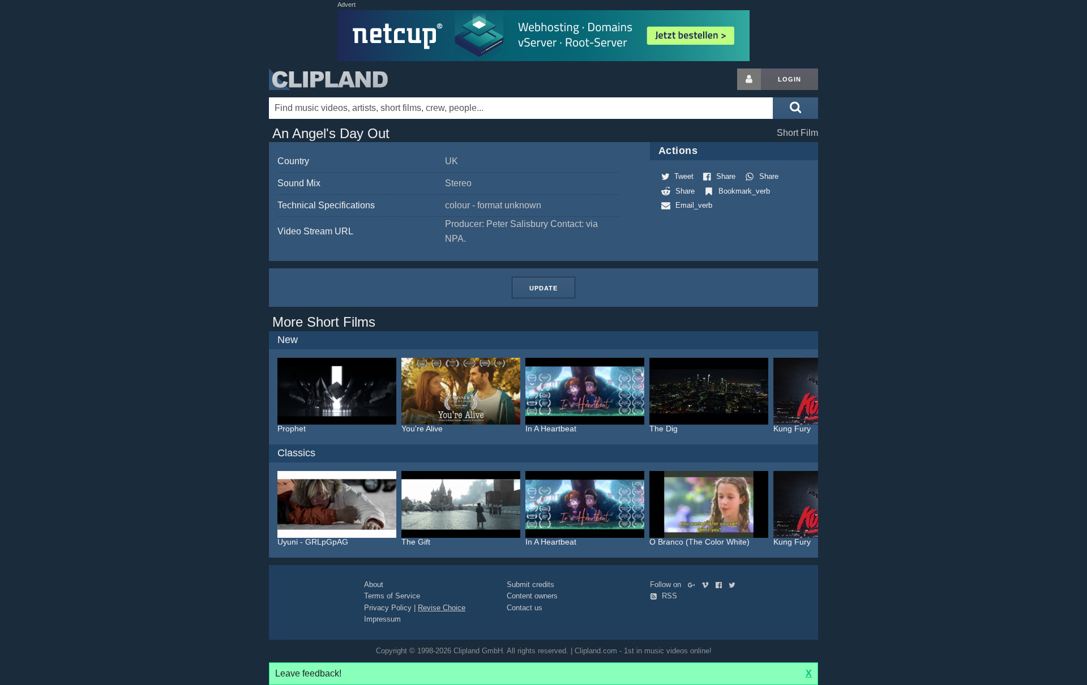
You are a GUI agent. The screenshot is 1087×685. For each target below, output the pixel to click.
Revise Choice (441, 607)
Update (543, 288)
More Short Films (323, 321)
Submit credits (530, 584)
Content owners (532, 596)
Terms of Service (392, 596)
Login (789, 79)
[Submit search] (795, 108)
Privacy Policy (388, 607)
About (373, 584)
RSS (668, 596)
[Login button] (749, 79)
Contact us (524, 607)
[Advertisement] (909, 238)
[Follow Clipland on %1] (694, 584)
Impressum (382, 619)
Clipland (328, 79)
